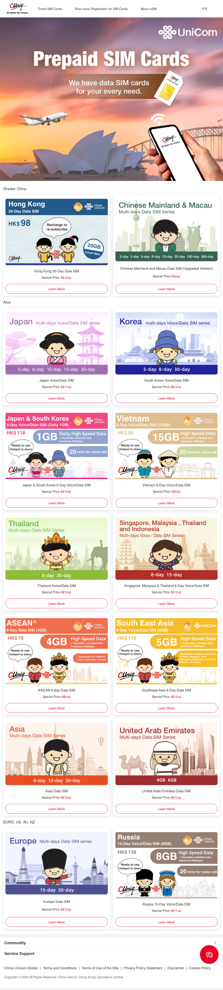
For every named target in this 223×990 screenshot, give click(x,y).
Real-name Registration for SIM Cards (101, 9)
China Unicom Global (21, 967)
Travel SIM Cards (50, 9)
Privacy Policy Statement (143, 967)
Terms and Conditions (60, 967)
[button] (111, 943)
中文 (205, 8)
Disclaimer (175, 967)
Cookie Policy (200, 967)
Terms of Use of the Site (100, 967)
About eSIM (149, 9)
